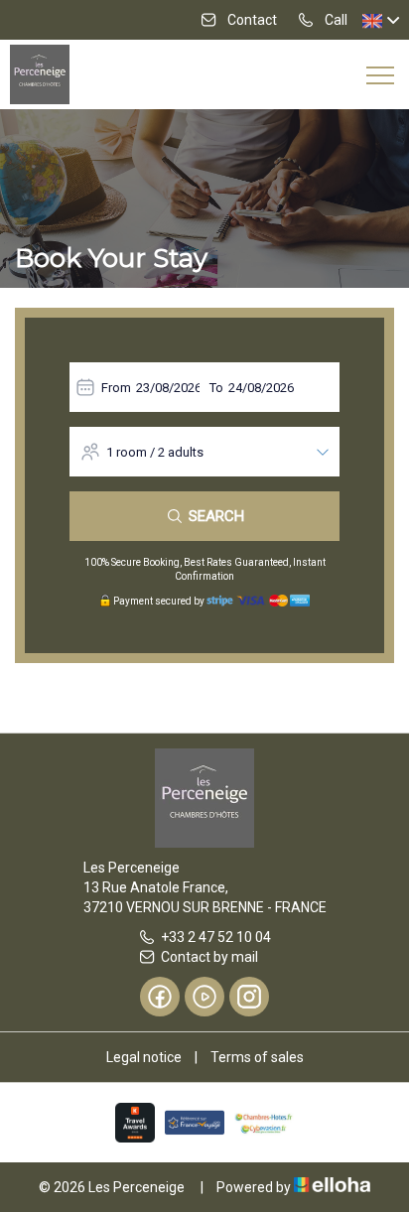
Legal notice (144, 1057)
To (216, 387)
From (116, 387)
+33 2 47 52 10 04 (216, 937)
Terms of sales (257, 1057)
